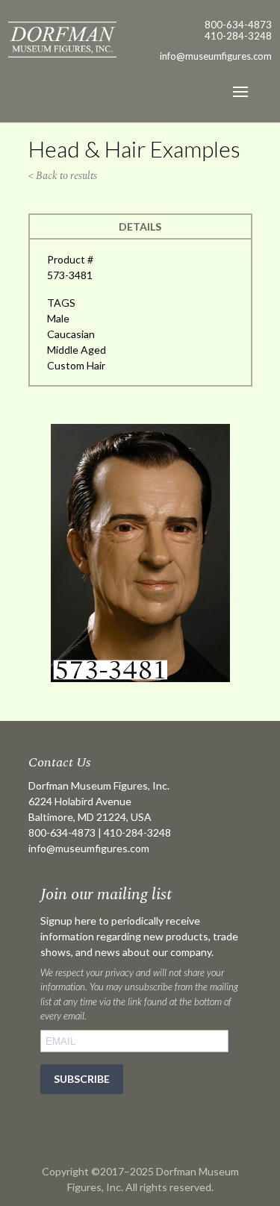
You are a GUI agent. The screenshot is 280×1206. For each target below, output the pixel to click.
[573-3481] (140, 678)
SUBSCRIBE (82, 1078)
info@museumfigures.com (88, 848)
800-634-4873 (238, 25)
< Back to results (62, 176)
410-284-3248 (238, 36)
